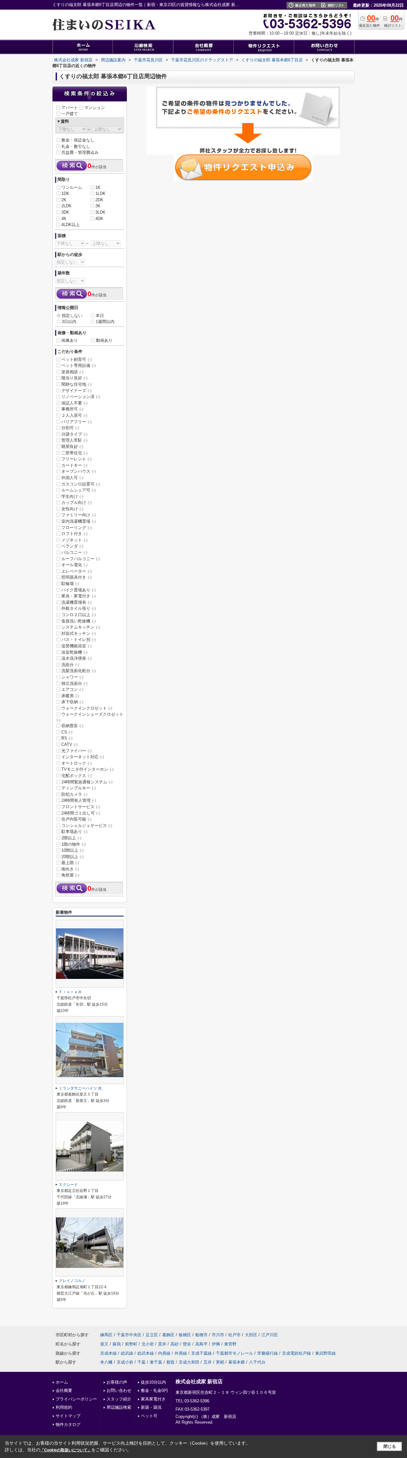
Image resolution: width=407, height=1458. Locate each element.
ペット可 (149, 1415)
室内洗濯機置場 (78, 521)
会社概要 (64, 1390)
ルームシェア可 (78, 490)
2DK (99, 199)
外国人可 (72, 477)
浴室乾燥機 (74, 652)
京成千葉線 (201, 1353)
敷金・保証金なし (77, 140)
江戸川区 (269, 1334)
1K (97, 187)
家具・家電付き (78, 596)
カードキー (74, 465)
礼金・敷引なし (75, 146)
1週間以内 (105, 321)
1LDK (100, 193)
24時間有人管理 (78, 800)
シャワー (72, 677)
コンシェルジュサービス (86, 825)
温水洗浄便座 (76, 658)
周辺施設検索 (119, 1407)
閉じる (389, 1446)
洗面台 (70, 664)
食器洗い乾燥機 (78, 621)
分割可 (70, 427)
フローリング (76, 527)
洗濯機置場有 (76, 602)
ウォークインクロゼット (86, 708)
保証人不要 (74, 403)
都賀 (170, 1362)
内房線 (164, 1353)
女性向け (72, 508)
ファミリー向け (78, 514)
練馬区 (106, 1334)
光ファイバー (76, 750)
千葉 (141, 1362)
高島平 (201, 1344)
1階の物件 (73, 844)
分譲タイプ (74, 434)
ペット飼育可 (76, 359)
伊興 (216, 1344)
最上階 (70, 862)
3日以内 (69, 321)
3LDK (100, 212)
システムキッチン (80, 627)
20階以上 (72, 856)
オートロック (76, 763)
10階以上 (72, 850)
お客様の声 (117, 1382)
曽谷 (187, 1344)
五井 (208, 1362)
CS (66, 732)
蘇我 (117, 1344)
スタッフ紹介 (119, 1399)
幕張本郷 (236, 1362)
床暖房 (70, 695)
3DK (65, 212)
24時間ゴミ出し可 (80, 813)
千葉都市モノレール (234, 1353)
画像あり (69, 340)
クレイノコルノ (72, 1280)
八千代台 (257, 1362)
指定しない (72, 315)
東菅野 (230, 1344)
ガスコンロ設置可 (80, 484)
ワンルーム (71, 187)
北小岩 (147, 1344)
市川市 (218, 1334)
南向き (70, 869)
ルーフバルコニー (80, 558)
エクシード (68, 1184)
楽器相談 (72, 371)
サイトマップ (68, 1415)
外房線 (181, 1353)
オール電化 (74, 564)
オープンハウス (78, 471)
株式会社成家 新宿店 (199, 1381)
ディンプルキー (78, 788)
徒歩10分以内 (153, 1382)
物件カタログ (68, 1424)
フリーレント (76, 459)
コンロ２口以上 (78, 614)
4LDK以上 (70, 224)
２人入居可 (74, 415)
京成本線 (108, 1353)
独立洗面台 (74, 683)
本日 (100, 315)
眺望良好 (72, 446)
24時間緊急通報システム (87, 782)
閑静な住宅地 (76, 384)
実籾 (220, 1362)
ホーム (62, 1382)
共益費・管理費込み (80, 152)
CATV (69, 744)
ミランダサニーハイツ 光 (80, 1088)
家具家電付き (153, 1399)
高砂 (174, 1344)
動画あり (104, 340)
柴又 (104, 1344)
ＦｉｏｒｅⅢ (70, 992)
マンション (94, 107)
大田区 (251, 1334)
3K (97, 205)
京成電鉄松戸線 (296, 1353)
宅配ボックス (76, 775)
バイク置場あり (78, 590)
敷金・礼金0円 (154, 1390)
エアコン (72, 689)
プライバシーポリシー (76, 1399)
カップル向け (76, 502)
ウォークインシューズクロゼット (90, 717)
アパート (69, 107)
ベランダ (72, 546)
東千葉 (156, 1362)
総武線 (127, 1353)
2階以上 (71, 838)
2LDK (66, 205)
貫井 (162, 1344)
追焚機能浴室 (76, 645)
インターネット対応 (82, 756)
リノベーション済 (80, 396)
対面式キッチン (78, 633)
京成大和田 (189, 1362)
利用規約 (64, 1407)
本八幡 (106, 1362)
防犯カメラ (74, 794)
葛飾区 (168, 1334)
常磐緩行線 (267, 1353)
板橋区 (185, 1334)
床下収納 (72, 701)
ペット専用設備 (78, 365)
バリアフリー (76, 421)
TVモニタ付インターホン (87, 769)
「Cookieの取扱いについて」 (65, 1450)
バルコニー (74, 552)
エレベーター (76, 571)
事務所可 (72, 409)
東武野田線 (325, 1353)
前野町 (131, 1344)
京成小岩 (125, 1362)
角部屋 (70, 875)
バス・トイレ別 (78, 639)
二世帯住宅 (74, 452)
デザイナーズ (76, 390)
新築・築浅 (151, 1407)
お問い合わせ (119, 1390)
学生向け (72, 496)
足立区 (152, 1334)
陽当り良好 (74, 377)
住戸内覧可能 (76, 819)
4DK (99, 218)
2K (63, 199)
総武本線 (145, 1353)
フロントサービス (80, 806)
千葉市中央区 (129, 1334)
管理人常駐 (74, 440)
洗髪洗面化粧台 (78, 670)
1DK (65, 193)
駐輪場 (70, 583)
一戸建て (69, 113)
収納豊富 (72, 725)
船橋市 (201, 1334)
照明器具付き (76, 577)
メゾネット (74, 540)
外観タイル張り (78, 608)
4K (63, 218)
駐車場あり (74, 831)
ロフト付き (74, 533)
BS (66, 738)
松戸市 (234, 1334)
